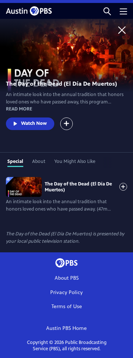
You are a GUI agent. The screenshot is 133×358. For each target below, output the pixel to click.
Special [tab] (15, 161)
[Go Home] (122, 30)
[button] (107, 11)
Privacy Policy (66, 292)
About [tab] (38, 161)
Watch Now (34, 123)
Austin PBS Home (66, 328)
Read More (19, 109)
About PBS (67, 278)
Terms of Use (66, 306)
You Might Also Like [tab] (74, 161)
